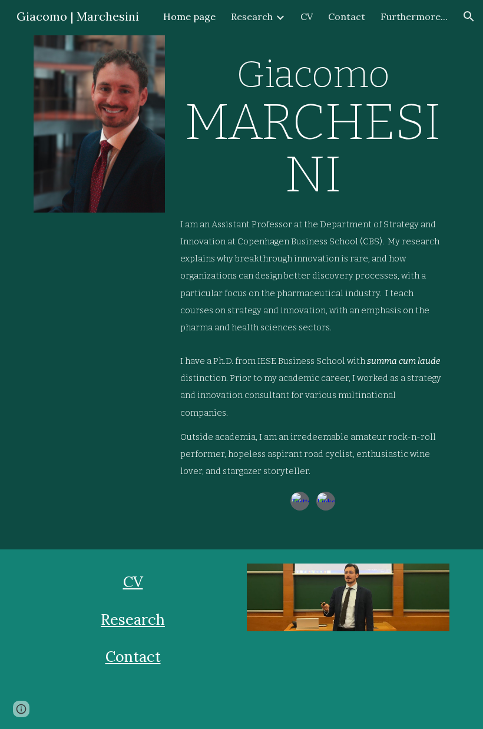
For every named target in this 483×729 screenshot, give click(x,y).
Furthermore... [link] (414, 16)
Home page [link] (189, 16)
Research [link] (252, 16)
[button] (469, 16)
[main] (312, 121)
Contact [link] (346, 16)
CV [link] (306, 16)
